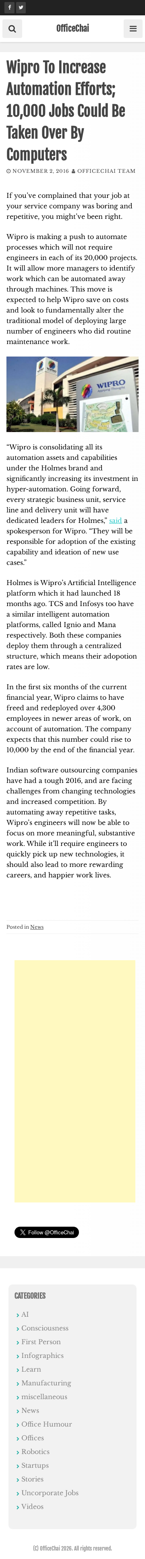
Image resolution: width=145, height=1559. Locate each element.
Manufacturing (46, 1383)
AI (25, 1314)
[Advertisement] (74, 1081)
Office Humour (46, 1424)
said (115, 520)
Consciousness (44, 1328)
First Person (41, 1342)
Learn (31, 1369)
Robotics (35, 1452)
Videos (32, 1506)
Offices (32, 1438)
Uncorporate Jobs (50, 1493)
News (37, 927)
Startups (35, 1465)
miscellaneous (44, 1397)
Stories (32, 1479)
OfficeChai (72, 28)
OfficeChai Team (106, 171)
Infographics (42, 1355)
